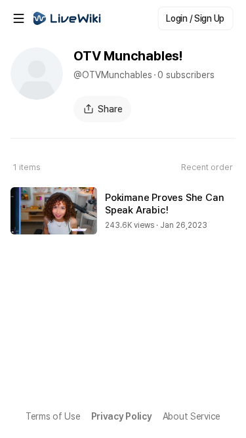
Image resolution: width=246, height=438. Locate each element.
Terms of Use (53, 416)
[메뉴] (18, 18)
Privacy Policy (121, 416)
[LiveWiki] (67, 18)
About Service (191, 416)
